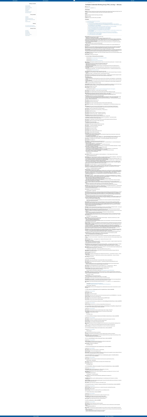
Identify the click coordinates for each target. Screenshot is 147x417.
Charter (26, 20)
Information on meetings (28, 7)
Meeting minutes (27, 8)
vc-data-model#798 (92, 317)
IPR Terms (111, 416)
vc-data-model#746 (92, 291)
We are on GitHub (36, 416)
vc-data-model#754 (92, 302)
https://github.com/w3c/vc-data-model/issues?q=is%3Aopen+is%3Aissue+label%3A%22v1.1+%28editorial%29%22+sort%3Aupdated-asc (99, 284)
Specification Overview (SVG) (29, 18)
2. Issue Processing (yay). (90, 22)
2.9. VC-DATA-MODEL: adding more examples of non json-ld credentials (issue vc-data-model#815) (102, 31)
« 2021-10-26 (86, 2)
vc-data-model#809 (92, 401)
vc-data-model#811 (92, 348)
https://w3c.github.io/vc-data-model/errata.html (107, 270)
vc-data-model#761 (92, 385)
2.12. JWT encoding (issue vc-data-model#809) (94, 34)
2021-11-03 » (93, 2)
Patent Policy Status (27, 21)
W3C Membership (102, 0)
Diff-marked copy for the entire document (96, 60)
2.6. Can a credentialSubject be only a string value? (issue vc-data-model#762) (99, 28)
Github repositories (27, 6)
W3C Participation (45, 0)
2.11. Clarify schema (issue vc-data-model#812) (95, 33)
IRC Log (94, 7)
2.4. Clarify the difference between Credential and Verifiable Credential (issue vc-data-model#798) (102, 26)
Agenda (90, 7)
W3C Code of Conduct (28, 12)
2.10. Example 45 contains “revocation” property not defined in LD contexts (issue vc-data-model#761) (103, 32)
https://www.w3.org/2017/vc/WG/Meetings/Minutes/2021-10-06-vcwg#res (105, 88)
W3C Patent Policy (27, 33)
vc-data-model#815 (92, 367)
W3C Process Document (28, 34)
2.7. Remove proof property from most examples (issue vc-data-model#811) (99, 29)
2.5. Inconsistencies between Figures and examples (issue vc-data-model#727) (99, 27)
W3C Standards (15, 0)
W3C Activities (27, 31)
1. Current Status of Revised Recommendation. (93, 21)
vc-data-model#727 (92, 329)
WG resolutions (27, 9)
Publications (27, 17)
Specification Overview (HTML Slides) (30, 19)
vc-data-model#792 (92, 308)
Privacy (108, 416)
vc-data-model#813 (92, 357)
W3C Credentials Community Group (29, 25)
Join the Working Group (28, 11)
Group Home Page (27, 5)
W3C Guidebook (27, 32)
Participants (26, 16)
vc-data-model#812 (92, 393)
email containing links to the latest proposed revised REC (98, 57)
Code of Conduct (27, 35)
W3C (105, 416)
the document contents (94, 59)
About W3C (132, 0)
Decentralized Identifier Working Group (30, 26)
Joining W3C (26, 30)
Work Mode (26, 10)
